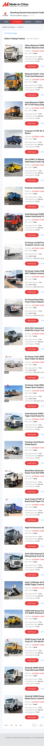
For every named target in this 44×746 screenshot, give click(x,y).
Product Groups (11, 33)
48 (21, 725)
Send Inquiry (32, 66)
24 (11, 725)
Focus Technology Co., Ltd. (27, 737)
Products (18, 22)
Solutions (38, 22)
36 (16, 725)
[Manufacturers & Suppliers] (15, 4)
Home (6, 22)
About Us (28, 22)
